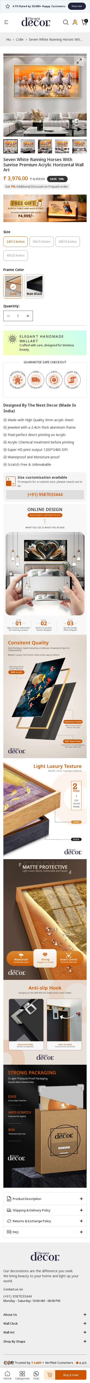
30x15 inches (43, 243)
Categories (22, 1378)
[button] (84, 22)
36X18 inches (69, 243)
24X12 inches (17, 243)
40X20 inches (17, 257)
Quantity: (11, 306)
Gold (16, 294)
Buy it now (70, 1375)
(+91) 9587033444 (45, 494)
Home (8, 1378)
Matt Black (35, 294)
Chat (36, 1378)
